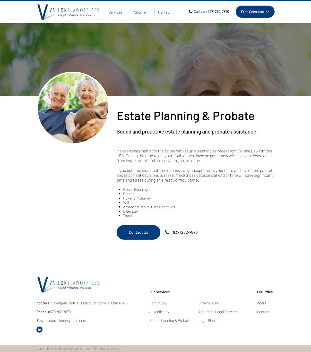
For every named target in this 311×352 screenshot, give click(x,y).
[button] (117, 12)
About (261, 303)
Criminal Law (209, 303)
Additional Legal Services (218, 312)
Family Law (158, 303)
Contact (263, 312)
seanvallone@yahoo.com (66, 320)
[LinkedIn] (39, 329)
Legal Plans (207, 320)
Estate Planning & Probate (169, 320)
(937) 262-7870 (185, 232)
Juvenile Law (159, 312)
